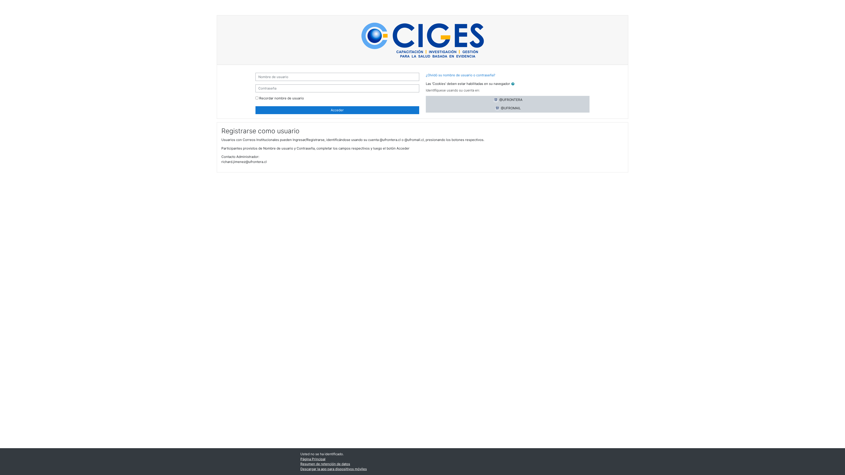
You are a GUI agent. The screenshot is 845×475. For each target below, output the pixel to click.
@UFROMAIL (510, 108)
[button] (514, 84)
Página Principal (312, 459)
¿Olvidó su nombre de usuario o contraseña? (460, 75)
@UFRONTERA (510, 100)
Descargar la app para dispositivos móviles (333, 469)
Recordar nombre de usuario (281, 98)
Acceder (337, 110)
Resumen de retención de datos (325, 464)
